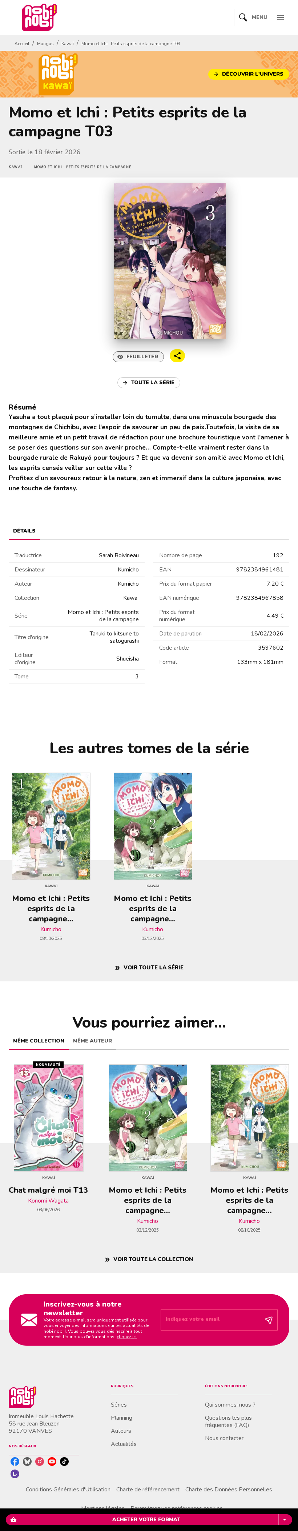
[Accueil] (39, 17)
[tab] (24, 531)
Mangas (45, 44)
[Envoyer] (269, 1320)
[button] (248, 74)
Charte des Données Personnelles (228, 1490)
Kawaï (67, 44)
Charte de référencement (148, 1490)
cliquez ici (127, 1337)
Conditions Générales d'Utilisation (68, 1490)
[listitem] (15, 1461)
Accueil (22, 44)
